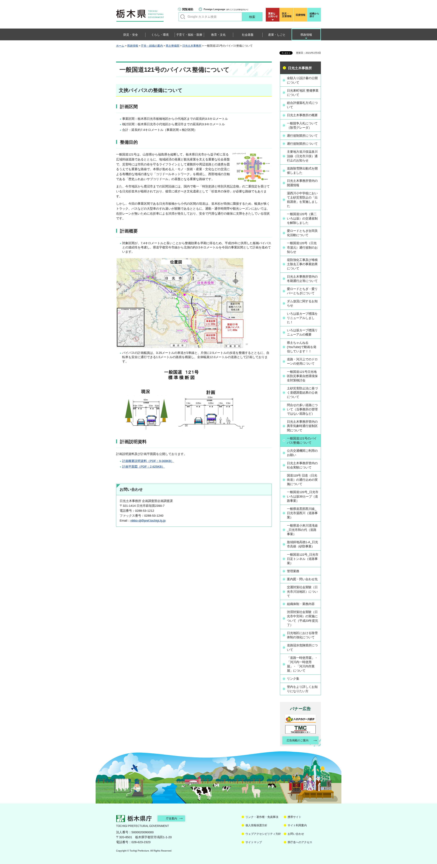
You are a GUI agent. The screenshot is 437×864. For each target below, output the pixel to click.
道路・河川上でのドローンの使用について (302, 361)
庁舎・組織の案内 (152, 45)
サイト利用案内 (297, 825)
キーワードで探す (182, 17)
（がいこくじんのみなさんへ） (226, 9)
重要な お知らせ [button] (273, 15)
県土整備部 (172, 45)
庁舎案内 (171, 818)
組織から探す (314, 15)
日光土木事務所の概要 (302, 115)
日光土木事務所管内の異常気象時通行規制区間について (302, 426)
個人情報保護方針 (256, 825)
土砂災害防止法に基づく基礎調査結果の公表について (302, 393)
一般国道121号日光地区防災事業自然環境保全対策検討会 (302, 376)
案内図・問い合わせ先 (302, 579)
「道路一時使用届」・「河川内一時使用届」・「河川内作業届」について (302, 664)
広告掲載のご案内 (297, 740)
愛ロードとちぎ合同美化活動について (302, 233)
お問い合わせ (296, 833)
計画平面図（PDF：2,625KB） (143, 466)
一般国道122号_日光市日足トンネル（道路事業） (302, 559)
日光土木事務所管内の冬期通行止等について (302, 279)
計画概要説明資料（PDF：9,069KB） (148, 461)
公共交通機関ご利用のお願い (302, 453)
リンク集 (293, 678)
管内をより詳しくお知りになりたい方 (302, 689)
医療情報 (300, 14)
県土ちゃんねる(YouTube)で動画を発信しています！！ (301, 347)
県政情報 (132, 45)
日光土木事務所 (191, 45)
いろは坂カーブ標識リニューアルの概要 (302, 332)
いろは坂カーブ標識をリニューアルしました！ (302, 318)
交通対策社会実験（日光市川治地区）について (302, 591)
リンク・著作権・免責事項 (261, 816)
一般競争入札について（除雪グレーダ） (302, 125)
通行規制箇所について (302, 135)
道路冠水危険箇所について (302, 647)
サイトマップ (253, 842)
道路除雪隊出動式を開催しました (302, 170)
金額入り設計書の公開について (302, 80)
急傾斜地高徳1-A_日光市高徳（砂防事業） (302, 544)
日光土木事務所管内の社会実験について (302, 465)
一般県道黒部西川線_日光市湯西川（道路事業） (302, 513)
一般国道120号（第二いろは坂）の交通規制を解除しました (302, 218)
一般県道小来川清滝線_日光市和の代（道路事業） (302, 530)
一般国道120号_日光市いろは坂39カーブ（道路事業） (302, 496)
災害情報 (287, 15)
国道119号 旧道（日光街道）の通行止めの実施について (302, 480)
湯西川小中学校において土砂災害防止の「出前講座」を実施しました (302, 200)
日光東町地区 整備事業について (303, 93)
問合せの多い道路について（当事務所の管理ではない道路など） (302, 409)
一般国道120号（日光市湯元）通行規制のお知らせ (302, 247)
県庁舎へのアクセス (300, 842)
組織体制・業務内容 (301, 604)
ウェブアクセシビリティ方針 (263, 833)
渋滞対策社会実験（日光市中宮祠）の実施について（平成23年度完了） (302, 618)
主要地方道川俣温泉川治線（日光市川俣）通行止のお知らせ (302, 156)
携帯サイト (294, 816)
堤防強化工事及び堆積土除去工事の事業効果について (302, 264)
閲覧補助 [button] (187, 9)
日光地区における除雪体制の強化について (302, 635)
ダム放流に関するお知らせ (302, 303)
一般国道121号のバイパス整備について (302, 440)
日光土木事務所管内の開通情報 (302, 183)
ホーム (120, 45)
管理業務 (293, 571)
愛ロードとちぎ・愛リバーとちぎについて (302, 291)
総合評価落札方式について (302, 105)
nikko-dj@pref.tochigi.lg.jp (148, 520)
